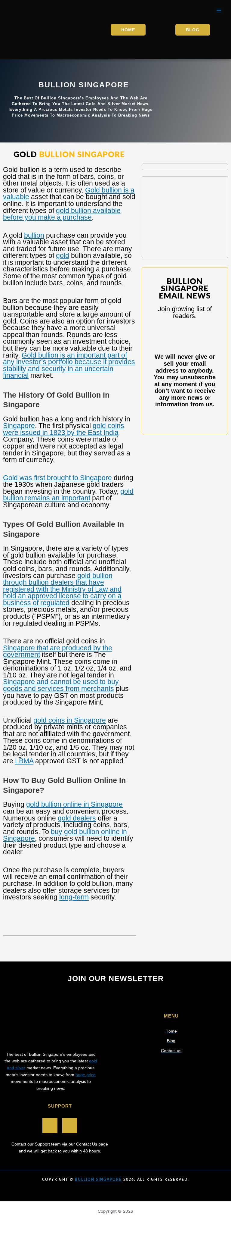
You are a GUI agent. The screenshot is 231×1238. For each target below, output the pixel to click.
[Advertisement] (185, 217)
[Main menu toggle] (219, 11)
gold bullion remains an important (68, 494)
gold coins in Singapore (69, 720)
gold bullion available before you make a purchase (62, 214)
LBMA (24, 761)
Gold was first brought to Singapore (57, 478)
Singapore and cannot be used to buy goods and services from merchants (61, 685)
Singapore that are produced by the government (57, 651)
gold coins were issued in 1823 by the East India (63, 429)
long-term (74, 897)
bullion (34, 235)
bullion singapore (98, 1179)
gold (62, 255)
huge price (85, 1075)
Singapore (19, 426)
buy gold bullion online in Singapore (65, 835)
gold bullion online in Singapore (74, 804)
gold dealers (77, 818)
